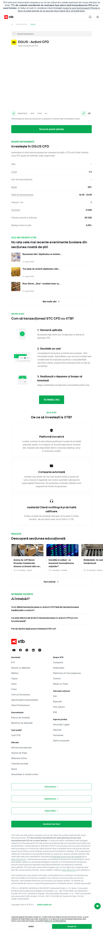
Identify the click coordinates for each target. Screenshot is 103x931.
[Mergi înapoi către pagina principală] (12, 24)
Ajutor (14, 768)
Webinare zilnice (19, 758)
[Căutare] (90, 17)
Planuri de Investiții (20, 717)
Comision (15, 209)
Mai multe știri (50, 301)
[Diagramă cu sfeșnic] (89, 113)
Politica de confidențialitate (54, 921)
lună (32, 113)
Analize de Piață (19, 752)
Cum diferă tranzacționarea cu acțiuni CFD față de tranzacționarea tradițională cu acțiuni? (45, 608)
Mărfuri (14, 673)
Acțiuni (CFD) (21, 24)
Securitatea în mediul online (24, 774)
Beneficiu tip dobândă (21, 722)
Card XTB (15, 735)
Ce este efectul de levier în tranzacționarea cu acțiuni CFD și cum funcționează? (44, 619)
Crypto (14, 678)
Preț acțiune (59, 706)
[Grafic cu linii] (83, 113)
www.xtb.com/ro (18, 859)
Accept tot (71, 926)
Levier (14, 171)
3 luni (39, 113)
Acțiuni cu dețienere (20, 667)
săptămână (22, 113)
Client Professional (20, 705)
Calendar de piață (19, 763)
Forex (14, 689)
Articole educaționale (21, 747)
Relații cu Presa (60, 683)
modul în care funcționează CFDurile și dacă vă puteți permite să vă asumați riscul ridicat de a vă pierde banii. (59, 9)
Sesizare (57, 729)
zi (13, 113)
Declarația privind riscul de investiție (66, 856)
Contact (57, 678)
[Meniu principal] (97, 17)
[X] (27, 650)
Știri (55, 696)
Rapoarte (57, 701)
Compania (58, 662)
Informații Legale (61, 724)
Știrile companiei (61, 740)
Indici (13, 683)
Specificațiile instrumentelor (24, 699)
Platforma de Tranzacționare (67, 673)
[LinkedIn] (33, 650)
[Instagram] (39, 650)
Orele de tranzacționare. (22, 194)
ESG (55, 712)
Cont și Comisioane (20, 694)
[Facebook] (20, 650)
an (46, 113)
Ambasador (58, 667)
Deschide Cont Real (51, 824)
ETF (13, 662)
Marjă (14, 187)
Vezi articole (50, 581)
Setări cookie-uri (44, 904)
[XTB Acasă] (7, 17)
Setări (31, 926)
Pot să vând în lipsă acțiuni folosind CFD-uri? (33, 628)
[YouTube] (14, 650)
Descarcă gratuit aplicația (51, 129)
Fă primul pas (51, 399)
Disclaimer (58, 735)
